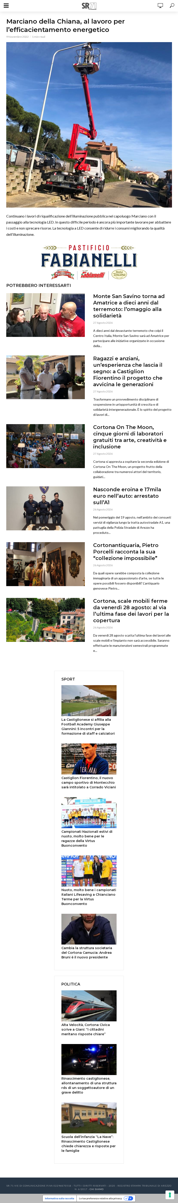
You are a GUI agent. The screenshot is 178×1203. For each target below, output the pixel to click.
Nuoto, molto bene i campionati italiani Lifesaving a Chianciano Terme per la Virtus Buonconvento (88, 897)
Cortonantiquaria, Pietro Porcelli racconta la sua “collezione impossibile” (126, 551)
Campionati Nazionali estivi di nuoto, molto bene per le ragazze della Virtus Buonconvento (86, 839)
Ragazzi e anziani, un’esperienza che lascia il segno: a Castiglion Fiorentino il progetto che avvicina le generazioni (127, 371)
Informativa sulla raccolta (59, 1198)
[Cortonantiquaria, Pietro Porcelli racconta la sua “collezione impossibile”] (45, 564)
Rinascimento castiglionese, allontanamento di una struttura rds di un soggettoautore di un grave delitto (89, 1085)
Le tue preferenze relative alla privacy (100, 1198)
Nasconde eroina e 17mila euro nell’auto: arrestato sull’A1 (127, 496)
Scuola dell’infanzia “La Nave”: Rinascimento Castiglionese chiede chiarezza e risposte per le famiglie (88, 1144)
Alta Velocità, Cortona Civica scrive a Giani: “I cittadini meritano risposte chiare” (85, 1029)
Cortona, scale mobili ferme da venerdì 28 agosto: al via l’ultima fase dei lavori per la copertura (131, 611)
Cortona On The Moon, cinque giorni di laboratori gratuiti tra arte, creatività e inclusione (130, 437)
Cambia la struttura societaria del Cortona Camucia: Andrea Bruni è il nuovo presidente (86, 952)
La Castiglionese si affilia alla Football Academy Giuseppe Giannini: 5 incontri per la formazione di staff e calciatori (88, 727)
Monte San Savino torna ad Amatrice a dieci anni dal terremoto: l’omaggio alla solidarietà (129, 306)
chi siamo (97, 1189)
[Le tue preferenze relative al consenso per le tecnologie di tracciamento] (169, 1195)
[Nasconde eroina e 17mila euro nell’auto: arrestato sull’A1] (45, 508)
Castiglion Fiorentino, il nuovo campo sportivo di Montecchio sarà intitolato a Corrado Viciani (88, 782)
